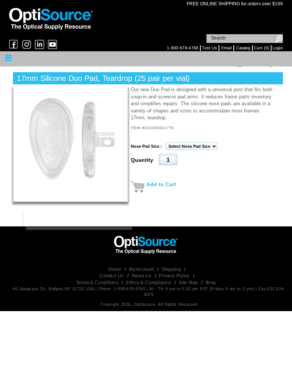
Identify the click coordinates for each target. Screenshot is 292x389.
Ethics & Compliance (149, 282)
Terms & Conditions (98, 282)
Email (226, 48)
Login (278, 48)
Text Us (209, 48)
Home (115, 269)
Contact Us (112, 275)
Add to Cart (161, 184)
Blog (211, 282)
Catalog (243, 48)
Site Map (189, 282)
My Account (142, 269)
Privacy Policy (175, 275)
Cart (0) (261, 48)
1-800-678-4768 (182, 48)
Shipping (172, 269)
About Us (142, 275)
